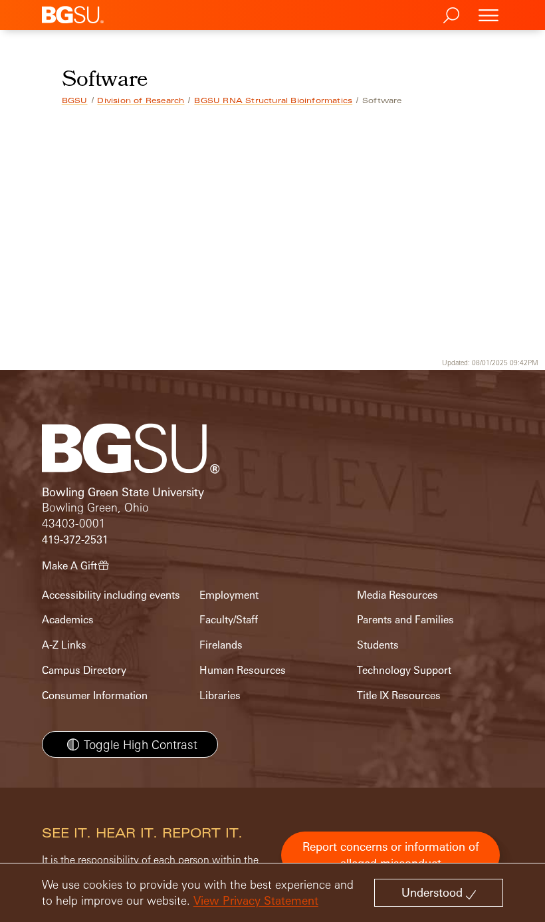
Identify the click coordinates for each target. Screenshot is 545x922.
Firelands (221, 645)
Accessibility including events (111, 595)
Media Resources (397, 595)
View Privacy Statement (255, 900)
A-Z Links (64, 645)
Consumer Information (95, 695)
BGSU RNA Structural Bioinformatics (273, 100)
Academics (68, 619)
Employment (229, 595)
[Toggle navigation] (488, 15)
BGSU (75, 100)
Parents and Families (405, 619)
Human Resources (242, 670)
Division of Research (140, 100)
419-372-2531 (75, 540)
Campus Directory (84, 670)
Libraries (220, 695)
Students (378, 645)
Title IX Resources (399, 695)
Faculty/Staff (228, 619)
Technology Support (404, 670)
